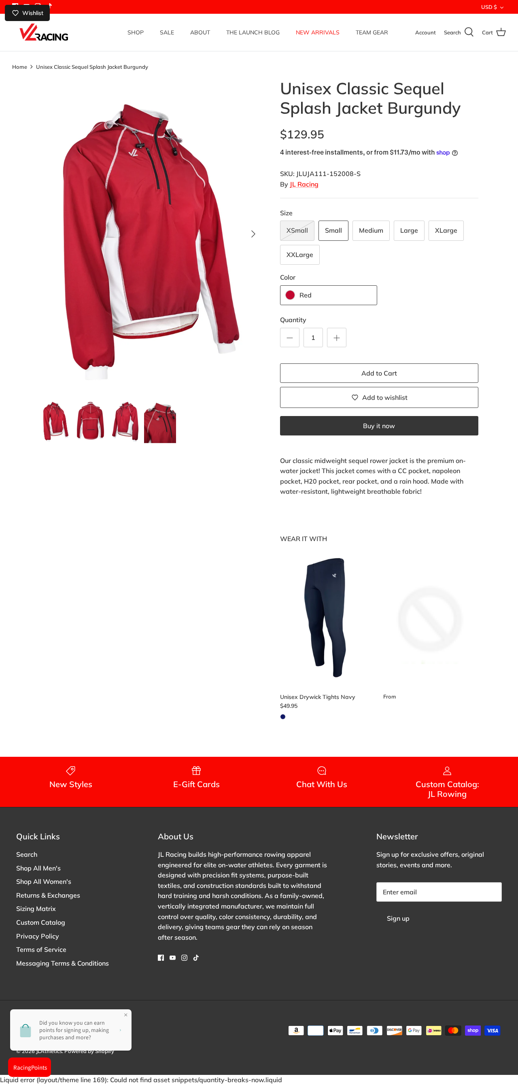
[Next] (253, 234)
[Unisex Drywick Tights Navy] (327, 617)
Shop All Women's (43, 881)
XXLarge (300, 255)
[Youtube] (173, 958)
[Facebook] (161, 958)
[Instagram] (184, 958)
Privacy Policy (37, 936)
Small (333, 230)
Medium (371, 230)
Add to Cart (379, 373)
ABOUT (200, 32)
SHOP (135, 32)
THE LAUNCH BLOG (253, 32)
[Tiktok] (196, 958)
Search (26, 854)
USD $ (489, 7)
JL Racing (304, 184)
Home (19, 66)
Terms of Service (41, 949)
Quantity (293, 320)
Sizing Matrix (36, 909)
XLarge (446, 230)
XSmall (297, 230)
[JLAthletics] (43, 32)
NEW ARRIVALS (318, 32)
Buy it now (379, 426)
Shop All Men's (38, 868)
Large (409, 230)
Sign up (398, 918)
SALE (167, 32)
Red (305, 295)
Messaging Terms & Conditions (62, 963)
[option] (151, 234)
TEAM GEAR (372, 32)
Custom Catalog (40, 922)
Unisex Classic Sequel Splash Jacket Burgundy (92, 66)
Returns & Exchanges (48, 895)
